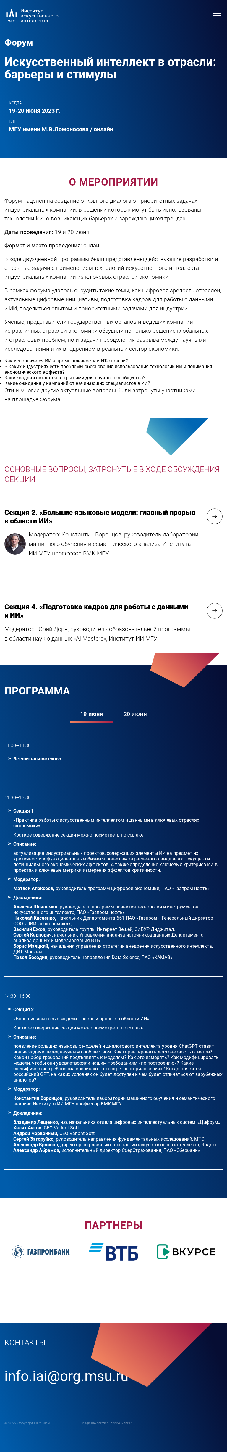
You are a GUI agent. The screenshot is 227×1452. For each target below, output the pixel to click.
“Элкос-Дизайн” (119, 1423)
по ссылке (132, 835)
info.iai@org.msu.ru (66, 1376)
